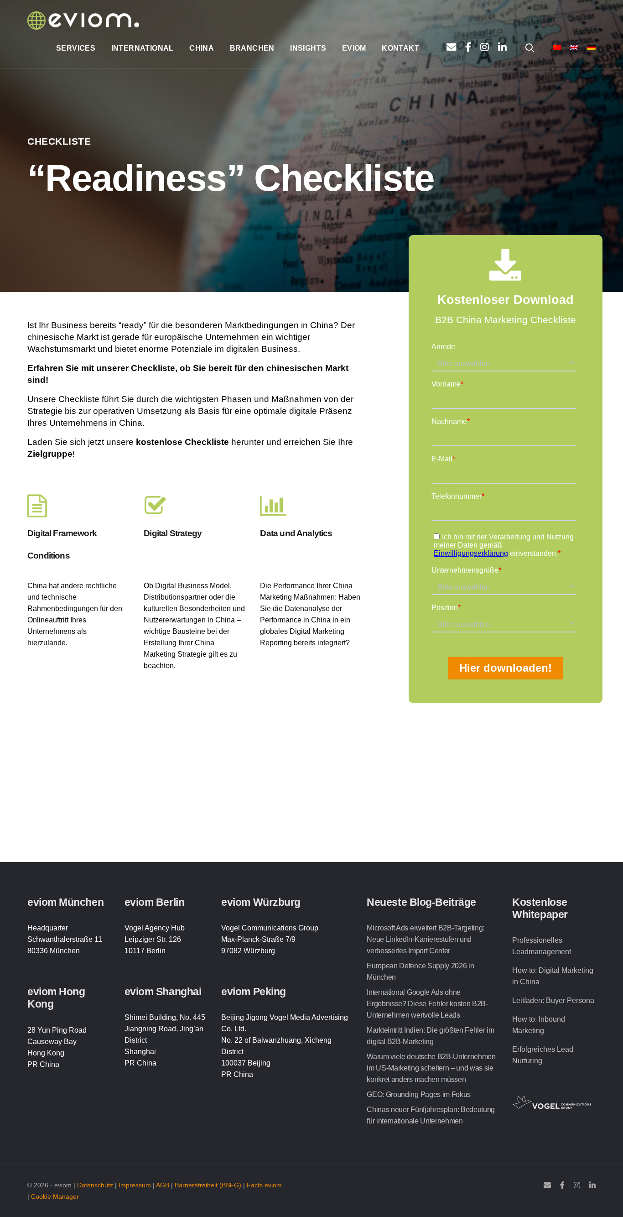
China (201, 48)
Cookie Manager (55, 1196)
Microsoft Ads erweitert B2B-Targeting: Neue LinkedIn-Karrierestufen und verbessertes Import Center (425, 939)
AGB (162, 1185)
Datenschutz (95, 1185)
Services (75, 48)
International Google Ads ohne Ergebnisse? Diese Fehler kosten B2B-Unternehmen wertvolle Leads (427, 1003)
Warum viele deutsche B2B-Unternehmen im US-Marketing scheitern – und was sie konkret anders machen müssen (431, 1068)
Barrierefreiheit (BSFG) (208, 1185)
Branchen (252, 48)
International (142, 48)
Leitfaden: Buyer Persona (553, 1000)
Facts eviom (264, 1185)
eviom (354, 48)
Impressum (135, 1185)
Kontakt (400, 48)
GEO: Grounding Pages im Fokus (419, 1094)
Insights (308, 48)
